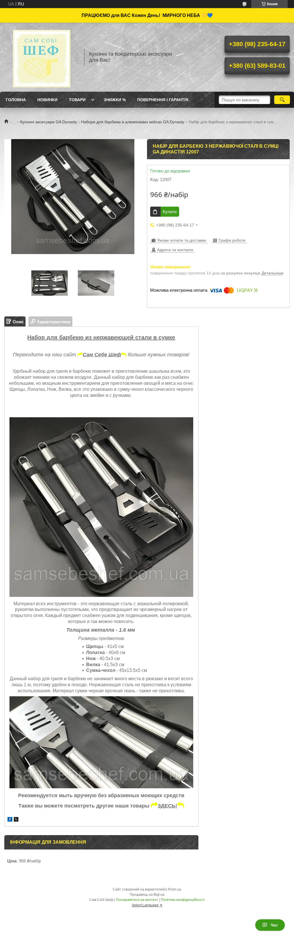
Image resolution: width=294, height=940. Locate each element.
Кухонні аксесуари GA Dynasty (48, 122)
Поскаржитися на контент (137, 900)
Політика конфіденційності (183, 900)
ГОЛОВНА (16, 99)
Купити (170, 211)
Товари (77, 99)
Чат (274, 925)
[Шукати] (282, 99)
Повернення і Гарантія (162, 99)
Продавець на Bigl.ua (147, 895)
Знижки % (115, 99)
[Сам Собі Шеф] (41, 57)
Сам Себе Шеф (102, 354)
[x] (16, 820)
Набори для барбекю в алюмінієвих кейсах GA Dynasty (132, 122)
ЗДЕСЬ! (167, 806)
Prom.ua (174, 889)
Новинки (47, 99)
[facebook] (9, 820)
